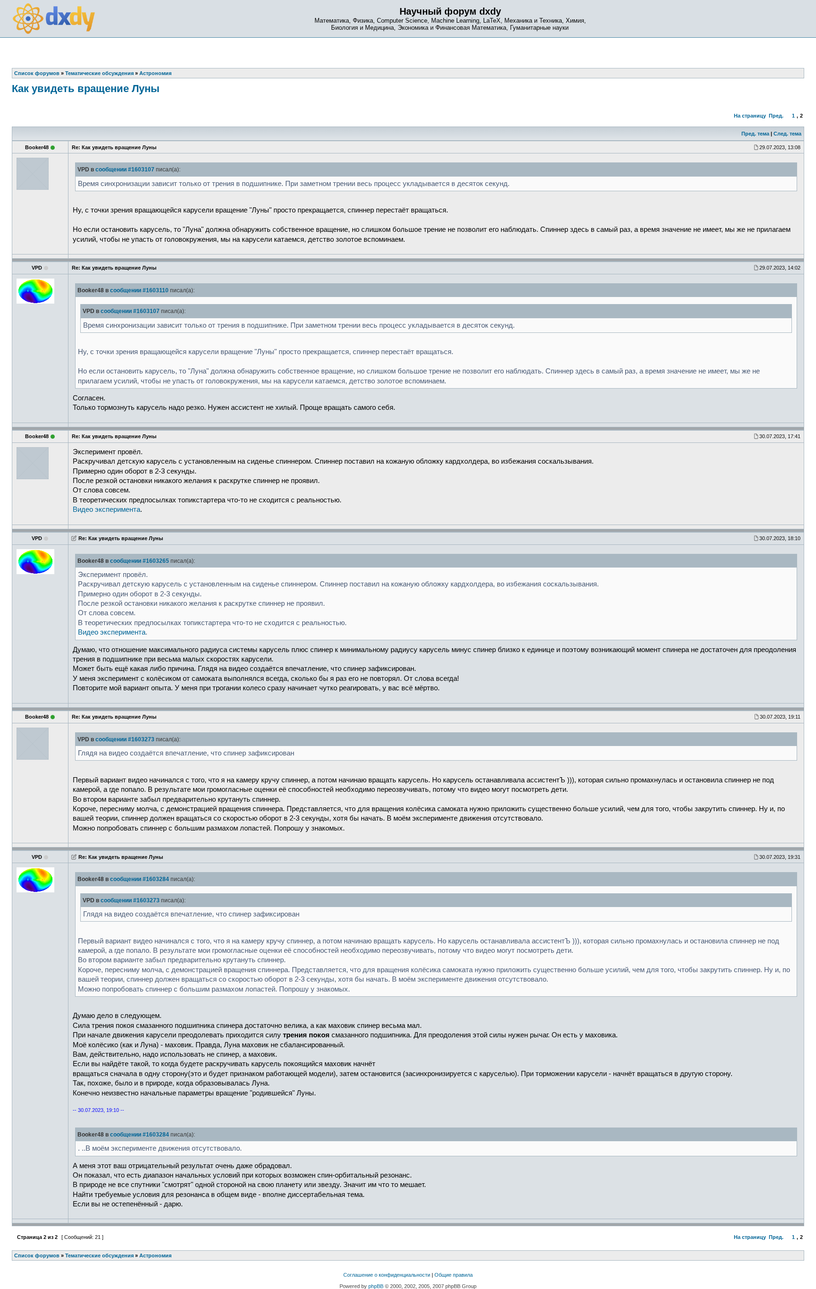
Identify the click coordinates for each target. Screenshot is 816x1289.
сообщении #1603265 (139, 561)
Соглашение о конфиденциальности (386, 1275)
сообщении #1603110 (139, 290)
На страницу (750, 116)
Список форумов (37, 1255)
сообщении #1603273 (124, 739)
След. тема (787, 133)
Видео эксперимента (106, 509)
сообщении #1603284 (139, 879)
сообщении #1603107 (124, 169)
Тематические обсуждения (99, 1255)
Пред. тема (755, 133)
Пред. (776, 116)
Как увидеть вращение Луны (86, 88)
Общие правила (453, 1275)
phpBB (375, 1286)
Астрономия (155, 1255)
